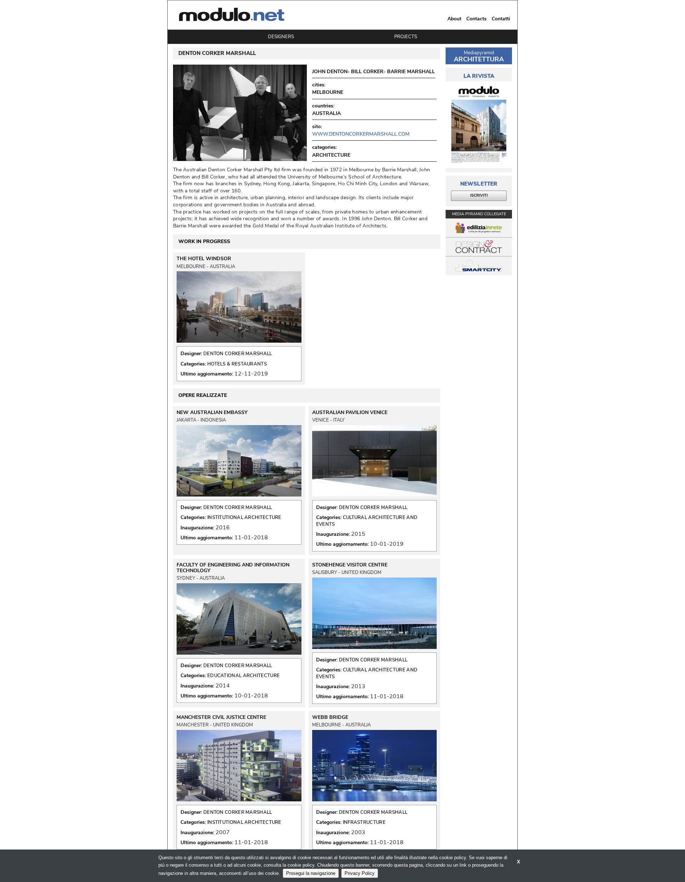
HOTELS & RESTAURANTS (237, 364)
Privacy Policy (360, 873)
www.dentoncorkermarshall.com (361, 134)
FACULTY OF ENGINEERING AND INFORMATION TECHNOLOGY (233, 568)
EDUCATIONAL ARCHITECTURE (243, 675)
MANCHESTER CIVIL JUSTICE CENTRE (221, 717)
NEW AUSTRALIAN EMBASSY (212, 412)
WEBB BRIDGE (330, 717)
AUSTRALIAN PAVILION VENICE (349, 412)
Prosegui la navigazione (310, 873)
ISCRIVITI (479, 195)
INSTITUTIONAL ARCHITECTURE (244, 517)
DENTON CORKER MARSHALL (237, 354)
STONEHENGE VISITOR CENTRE (349, 565)
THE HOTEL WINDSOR (204, 259)
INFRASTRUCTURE (364, 822)
